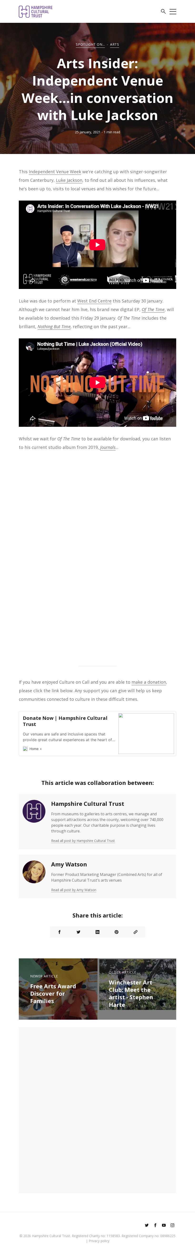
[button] (163, 12)
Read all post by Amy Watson (73, 890)
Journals (108, 447)
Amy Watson (69, 864)
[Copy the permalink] (135, 932)
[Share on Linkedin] (97, 932)
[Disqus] (97, 1109)
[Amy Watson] (34, 876)
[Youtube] (164, 1226)
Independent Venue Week (55, 171)
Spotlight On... (90, 44)
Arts (114, 44)
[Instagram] (172, 1226)
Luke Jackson (69, 180)
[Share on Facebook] (59, 932)
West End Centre (94, 301)
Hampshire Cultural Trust (87, 803)
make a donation (149, 682)
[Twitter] (147, 1226)
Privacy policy (99, 1241)
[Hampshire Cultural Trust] (34, 821)
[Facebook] (155, 1226)
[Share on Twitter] (78, 932)
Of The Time (153, 309)
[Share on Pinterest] (116, 932)
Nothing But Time (54, 326)
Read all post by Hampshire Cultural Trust (83, 840)
